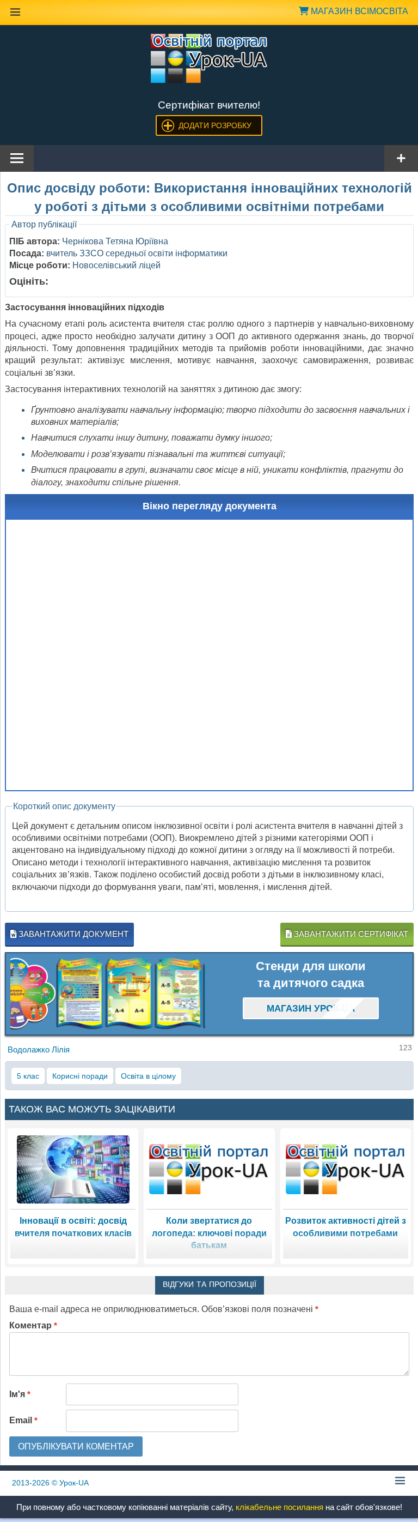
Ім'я (19, 1394)
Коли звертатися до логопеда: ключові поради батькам (209, 1233)
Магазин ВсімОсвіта (358, 11)
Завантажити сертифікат (350, 934)
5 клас (28, 1076)
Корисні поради (80, 1076)
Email (23, 1420)
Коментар (33, 1325)
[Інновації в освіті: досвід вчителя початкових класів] (73, 1168)
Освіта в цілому (148, 1076)
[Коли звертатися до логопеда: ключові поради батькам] (209, 1168)
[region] (107, 994)
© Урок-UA (50, 1482)
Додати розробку (215, 125)
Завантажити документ (72, 934)
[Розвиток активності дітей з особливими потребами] (345, 1168)
